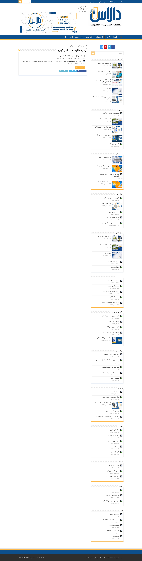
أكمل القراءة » (80, 67)
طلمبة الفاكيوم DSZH (113, 530)
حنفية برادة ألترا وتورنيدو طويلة (110, 291)
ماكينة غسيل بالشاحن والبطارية (110, 316)
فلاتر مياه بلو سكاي (114, 144)
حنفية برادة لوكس (114, 297)
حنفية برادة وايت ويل (113, 286)
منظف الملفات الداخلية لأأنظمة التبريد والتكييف (106, 519)
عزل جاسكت (115, 446)
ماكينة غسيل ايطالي (113, 321)
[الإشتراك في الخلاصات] (19, 50)
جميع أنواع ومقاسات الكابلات (111, 476)
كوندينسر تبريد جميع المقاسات (110, 372)
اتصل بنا (105, 2)
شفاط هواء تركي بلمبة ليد (112, 217)
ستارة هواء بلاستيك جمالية (103, 166)
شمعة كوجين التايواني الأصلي (111, 113)
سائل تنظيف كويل (114, 525)
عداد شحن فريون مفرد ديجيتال (110, 397)
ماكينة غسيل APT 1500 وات (103, 338)
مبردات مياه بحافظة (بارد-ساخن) (110, 302)
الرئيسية (98, 2)
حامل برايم (108, 88)
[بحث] (20, 1)
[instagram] (32, 2)
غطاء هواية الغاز (106, 203)
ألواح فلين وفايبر (114, 430)
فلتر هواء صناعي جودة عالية (111, 198)
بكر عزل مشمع (115, 452)
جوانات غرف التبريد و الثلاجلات (110, 354)
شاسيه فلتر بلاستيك (105, 118)
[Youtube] (34, 2)
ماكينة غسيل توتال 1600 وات (111, 332)
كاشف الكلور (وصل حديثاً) (104, 135)
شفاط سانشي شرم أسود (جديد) (110, 223)
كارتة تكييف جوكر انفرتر (104, 63)
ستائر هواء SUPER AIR (105, 157)
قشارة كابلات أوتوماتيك (112, 471)
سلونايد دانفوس (114, 267)
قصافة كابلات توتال (114, 465)
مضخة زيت (116, 490)
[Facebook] (38, 2)
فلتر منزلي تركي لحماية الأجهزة (102, 127)
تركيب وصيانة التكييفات (104, 71)
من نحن (92, 2)
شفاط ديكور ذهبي (114, 212)
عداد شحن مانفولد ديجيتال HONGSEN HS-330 (106, 416)
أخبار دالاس (111, 37)
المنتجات (99, 37)
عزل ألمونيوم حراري (113, 441)
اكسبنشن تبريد (115, 378)
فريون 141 (116, 391)
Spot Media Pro (23, 557)
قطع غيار (67, 58)
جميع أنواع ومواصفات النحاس (72, 55)
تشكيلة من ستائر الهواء (104, 181)
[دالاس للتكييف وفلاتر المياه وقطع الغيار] (105, 15)
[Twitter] (37, 2)
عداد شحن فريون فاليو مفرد (103, 402)
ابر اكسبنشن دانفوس (113, 261)
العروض (89, 37)
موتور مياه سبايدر (114, 514)
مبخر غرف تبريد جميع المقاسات (110, 367)
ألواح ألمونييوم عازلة (113, 435)
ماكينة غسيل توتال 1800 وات (111, 327)
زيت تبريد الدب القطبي (112, 411)
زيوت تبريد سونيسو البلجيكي (111, 501)
